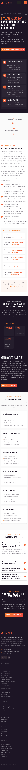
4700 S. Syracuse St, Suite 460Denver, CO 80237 (11, 652)
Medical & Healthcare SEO (8, 709)
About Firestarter (5, 744)
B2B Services (4, 719)
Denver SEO (4, 729)
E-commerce (4, 715)
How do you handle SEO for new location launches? (12, 563)
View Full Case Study (9, 385)
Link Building (4, 683)
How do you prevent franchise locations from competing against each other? (12, 545)
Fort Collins (4, 731)
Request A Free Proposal (14, 614)
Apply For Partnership (6, 748)
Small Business (5, 717)
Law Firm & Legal (5, 707)
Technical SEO (5, 675)
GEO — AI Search (5, 673)
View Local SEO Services (10, 54)
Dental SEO (4, 711)
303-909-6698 (7, 649)
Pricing (3, 754)
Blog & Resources (5, 752)
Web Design (4, 694)
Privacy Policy (4, 767)
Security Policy (11, 767)
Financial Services (5, 713)
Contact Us (4, 756)
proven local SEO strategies (11, 287)
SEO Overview (4, 667)
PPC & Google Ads (5, 692)
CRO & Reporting (5, 685)
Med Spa (3, 721)
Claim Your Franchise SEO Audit (13, 49)
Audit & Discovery (5, 671)
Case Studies (4, 750)
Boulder (3, 734)
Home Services (5, 705)
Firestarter (4, 7)
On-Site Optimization (6, 677)
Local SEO (3, 669)
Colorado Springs (5, 736)
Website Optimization (6, 696)
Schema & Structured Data (8, 681)
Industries (12, 7)
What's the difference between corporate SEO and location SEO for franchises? (11, 576)
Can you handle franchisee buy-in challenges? (11, 569)
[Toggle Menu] (19, 2)
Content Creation (5, 679)
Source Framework (6, 746)
